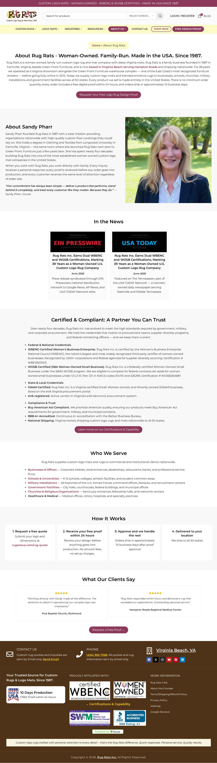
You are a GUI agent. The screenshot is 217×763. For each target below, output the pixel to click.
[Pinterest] (176, 660)
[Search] (160, 16)
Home (96, 45)
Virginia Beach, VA (176, 650)
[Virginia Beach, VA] (149, 650)
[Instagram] (162, 660)
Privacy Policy (158, 700)
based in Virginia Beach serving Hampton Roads (123, 67)
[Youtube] (169, 660)
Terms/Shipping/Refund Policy (168, 694)
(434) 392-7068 (96, 655)
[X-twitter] (156, 660)
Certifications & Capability (109, 704)
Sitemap (155, 706)
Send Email (51, 659)
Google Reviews (160, 711)
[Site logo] (21, 15)
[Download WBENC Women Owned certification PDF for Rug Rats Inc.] (130, 689)
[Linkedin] (182, 660)
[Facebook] (149, 660)
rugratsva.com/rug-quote (30, 545)
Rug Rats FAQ (158, 682)
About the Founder (161, 688)
